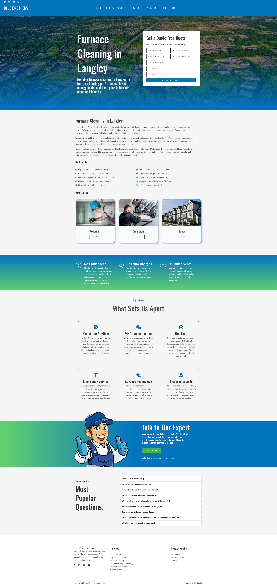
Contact (177, 7)
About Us (152, 7)
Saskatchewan (176, 554)
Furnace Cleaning (117, 560)
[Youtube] (14, 2)
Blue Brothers (16, 8)
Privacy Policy (101, 583)
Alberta (174, 560)
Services (134, 7)
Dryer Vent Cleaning (118, 557)
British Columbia (177, 557)
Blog (164, 7)
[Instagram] (9, 2)
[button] (123, 8)
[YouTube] (89, 565)
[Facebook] (5, 2)
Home (98, 7)
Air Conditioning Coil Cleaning (121, 563)
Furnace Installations (118, 566)
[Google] (18, 2)
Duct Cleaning (114, 7)
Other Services (116, 569)
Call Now (152, 451)
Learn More (95, 237)
